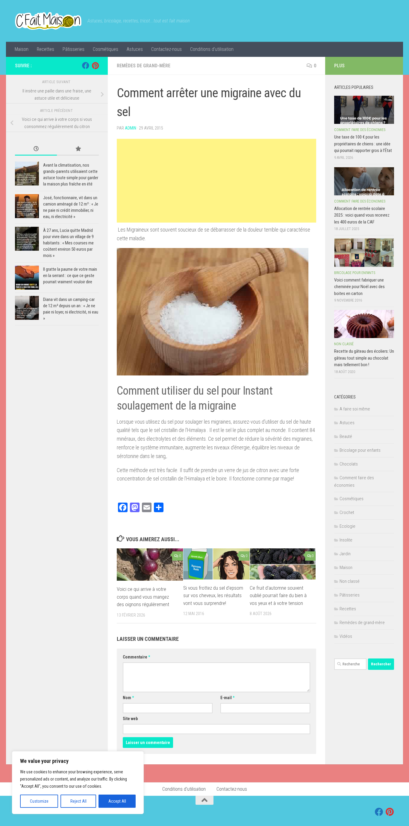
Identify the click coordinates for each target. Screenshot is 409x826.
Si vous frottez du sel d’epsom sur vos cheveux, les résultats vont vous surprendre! (213, 595)
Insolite (346, 540)
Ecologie (347, 526)
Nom (128, 697)
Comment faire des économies (359, 130)
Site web (130, 718)
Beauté (346, 436)
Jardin (345, 553)
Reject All (78, 801)
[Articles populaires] (78, 149)
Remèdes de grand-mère (143, 66)
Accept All (117, 801)
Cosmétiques (105, 49)
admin (130, 128)
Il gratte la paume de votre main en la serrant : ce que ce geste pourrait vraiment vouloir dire (70, 276)
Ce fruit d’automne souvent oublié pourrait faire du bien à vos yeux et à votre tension (278, 595)
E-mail (227, 697)
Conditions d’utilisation (212, 49)
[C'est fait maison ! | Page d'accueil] (48, 21)
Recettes (45, 49)
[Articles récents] (36, 149)
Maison (21, 49)
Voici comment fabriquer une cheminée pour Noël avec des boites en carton (359, 286)
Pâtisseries (73, 49)
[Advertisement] (216, 181)
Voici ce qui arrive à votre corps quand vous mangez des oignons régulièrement (143, 596)
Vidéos (346, 636)
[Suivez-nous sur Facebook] (85, 65)
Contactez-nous (166, 49)
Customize (39, 801)
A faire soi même (355, 409)
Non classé (344, 344)
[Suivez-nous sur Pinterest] (95, 65)
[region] (78, 782)
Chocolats (349, 464)
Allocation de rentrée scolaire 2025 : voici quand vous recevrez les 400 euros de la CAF (362, 215)
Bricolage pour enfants (354, 273)
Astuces (135, 49)
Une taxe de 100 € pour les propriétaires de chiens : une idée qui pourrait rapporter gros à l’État (363, 143)
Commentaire (136, 657)
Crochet (347, 512)
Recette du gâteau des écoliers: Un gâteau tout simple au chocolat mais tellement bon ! (364, 358)
